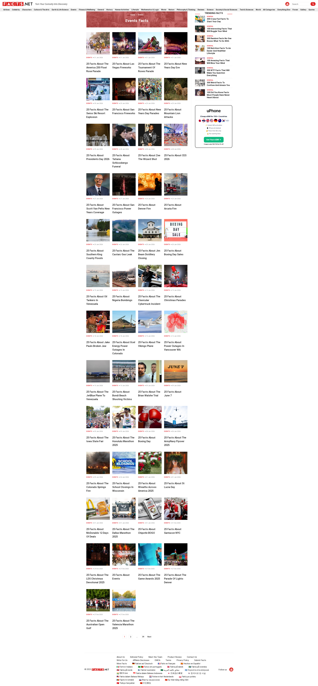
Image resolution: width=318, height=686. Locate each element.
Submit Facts (200, 660)
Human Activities (122, 10)
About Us (121, 657)
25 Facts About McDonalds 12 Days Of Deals (97, 533)
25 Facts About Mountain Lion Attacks (172, 113)
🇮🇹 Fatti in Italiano (125, 667)
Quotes (312, 10)
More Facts (122, 663)
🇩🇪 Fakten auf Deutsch (142, 663)
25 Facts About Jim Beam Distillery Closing (149, 254)
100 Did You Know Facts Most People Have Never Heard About (218, 95)
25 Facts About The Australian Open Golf (97, 624)
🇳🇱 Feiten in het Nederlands (161, 676)
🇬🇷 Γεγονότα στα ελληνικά (197, 670)
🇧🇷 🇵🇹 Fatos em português (150, 667)
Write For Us (122, 660)
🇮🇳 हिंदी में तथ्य (122, 673)
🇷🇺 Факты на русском (149, 680)
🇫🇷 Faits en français (166, 663)
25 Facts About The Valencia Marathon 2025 (123, 624)
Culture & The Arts (41, 10)
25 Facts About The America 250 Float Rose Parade (97, 67)
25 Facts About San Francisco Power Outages (123, 208)
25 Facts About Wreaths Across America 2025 (147, 487)
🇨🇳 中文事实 (145, 683)
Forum (295, 10)
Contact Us (192, 657)
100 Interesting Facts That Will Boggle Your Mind (219, 30)
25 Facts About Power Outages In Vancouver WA (174, 346)
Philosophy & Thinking (186, 10)
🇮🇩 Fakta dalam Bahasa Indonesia (147, 673)
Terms (168, 660)
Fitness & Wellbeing (87, 10)
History (109, 10)
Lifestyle (135, 10)
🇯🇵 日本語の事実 (175, 673)
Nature (171, 10)
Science (210, 10)
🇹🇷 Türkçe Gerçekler (126, 683)
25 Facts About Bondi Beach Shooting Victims (122, 395)
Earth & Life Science (60, 10)
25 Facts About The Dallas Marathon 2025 (123, 533)
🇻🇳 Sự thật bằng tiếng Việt (176, 680)
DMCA (157, 660)
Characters (27, 10)
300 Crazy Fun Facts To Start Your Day (218, 20)
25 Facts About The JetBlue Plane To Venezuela (97, 395)
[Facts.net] (17, 4)
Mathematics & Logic (150, 10)
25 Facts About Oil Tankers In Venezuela (96, 300)
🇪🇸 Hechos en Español (190, 663)
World (258, 10)
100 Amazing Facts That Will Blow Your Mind (218, 61)
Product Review (175, 657)
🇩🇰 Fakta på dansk (175, 667)
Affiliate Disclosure (141, 660)
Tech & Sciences (246, 10)
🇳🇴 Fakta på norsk (124, 670)
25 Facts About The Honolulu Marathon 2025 (123, 441)
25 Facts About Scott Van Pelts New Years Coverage (98, 208)
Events (73, 10)
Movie (163, 10)
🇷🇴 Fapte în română (125, 680)
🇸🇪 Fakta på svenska (198, 667)
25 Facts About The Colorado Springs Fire (97, 487)
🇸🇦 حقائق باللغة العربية (170, 670)
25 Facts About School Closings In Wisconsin (122, 487)
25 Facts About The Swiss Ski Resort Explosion (97, 113)
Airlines (6, 10)
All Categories (269, 10)
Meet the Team (155, 657)
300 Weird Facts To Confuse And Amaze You (218, 83)
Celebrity (16, 10)
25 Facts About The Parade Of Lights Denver (175, 578)
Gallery (303, 10)
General (101, 10)
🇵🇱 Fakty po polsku (187, 676)
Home (132, 15)
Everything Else (284, 10)
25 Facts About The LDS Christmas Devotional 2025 (97, 578)
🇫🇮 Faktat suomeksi (146, 670)
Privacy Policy (183, 660)
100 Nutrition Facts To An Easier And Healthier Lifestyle (219, 51)
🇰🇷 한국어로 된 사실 (197, 673)
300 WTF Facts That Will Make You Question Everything (218, 73)
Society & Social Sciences (226, 10)
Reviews (201, 10)
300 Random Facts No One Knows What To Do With (219, 39)
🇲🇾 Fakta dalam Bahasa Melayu (130, 676)
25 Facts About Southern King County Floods (95, 254)
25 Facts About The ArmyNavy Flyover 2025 (175, 441)
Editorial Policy (136, 657)
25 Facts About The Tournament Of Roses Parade (149, 67)
